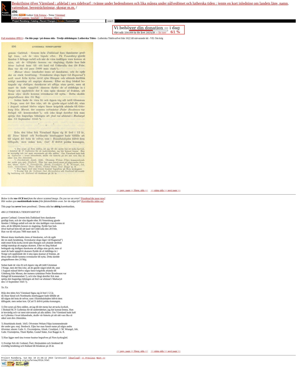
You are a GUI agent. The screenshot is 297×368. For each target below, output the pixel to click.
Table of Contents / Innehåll (25, 18)
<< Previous (46, 18)
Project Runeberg (20, 21)
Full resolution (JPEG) (12, 38)
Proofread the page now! (93, 198)
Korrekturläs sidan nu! (92, 201)
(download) (74, 358)
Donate (60, 21)
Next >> (58, 18)
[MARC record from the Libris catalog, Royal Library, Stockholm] (22, 15)
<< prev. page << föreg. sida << (132, 190)
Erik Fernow (40, 15)
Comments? (71, 21)
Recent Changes (48, 21)
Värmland (60, 15)
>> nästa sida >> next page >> (166, 190)
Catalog (34, 21)
